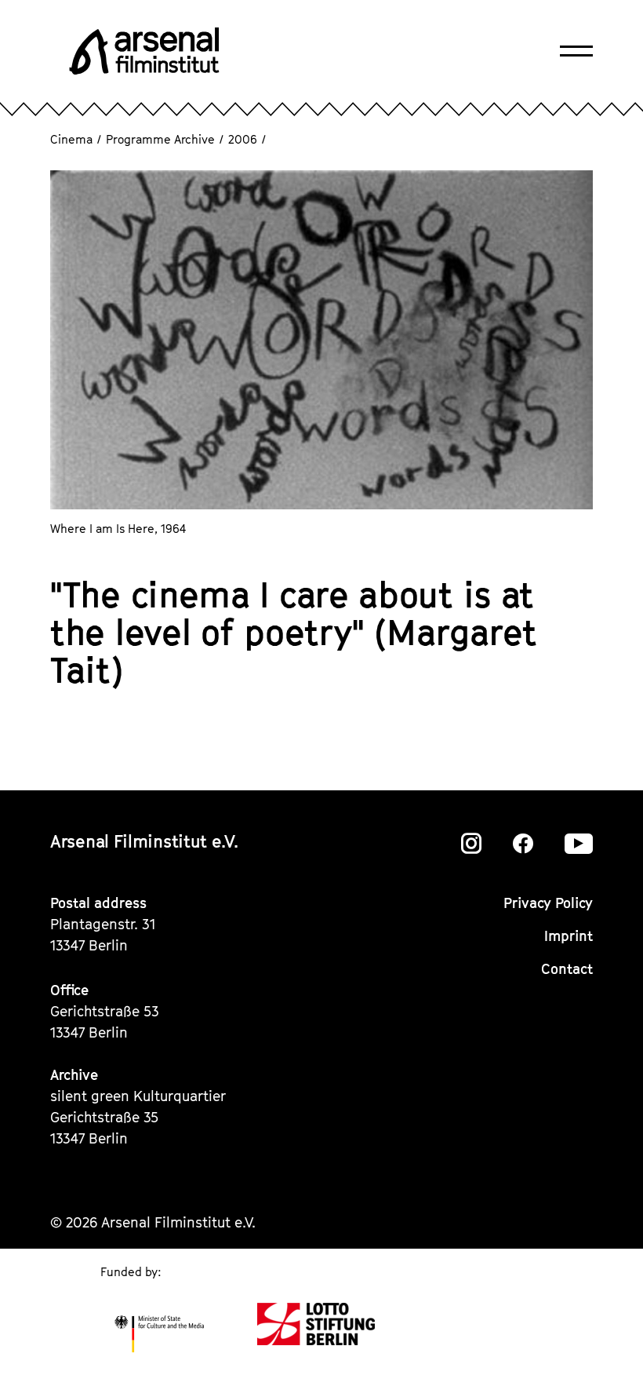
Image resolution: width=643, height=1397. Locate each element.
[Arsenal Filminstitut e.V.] (144, 51)
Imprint (568, 936)
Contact (567, 969)
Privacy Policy (548, 903)
